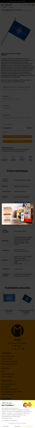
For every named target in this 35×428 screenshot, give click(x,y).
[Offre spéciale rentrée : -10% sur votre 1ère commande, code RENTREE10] (17, 214)
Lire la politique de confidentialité (9, 420)
